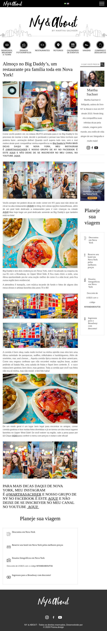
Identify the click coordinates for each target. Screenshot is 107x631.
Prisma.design (57, 627)
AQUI (30, 206)
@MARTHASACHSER (16, 149)
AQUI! (12, 153)
